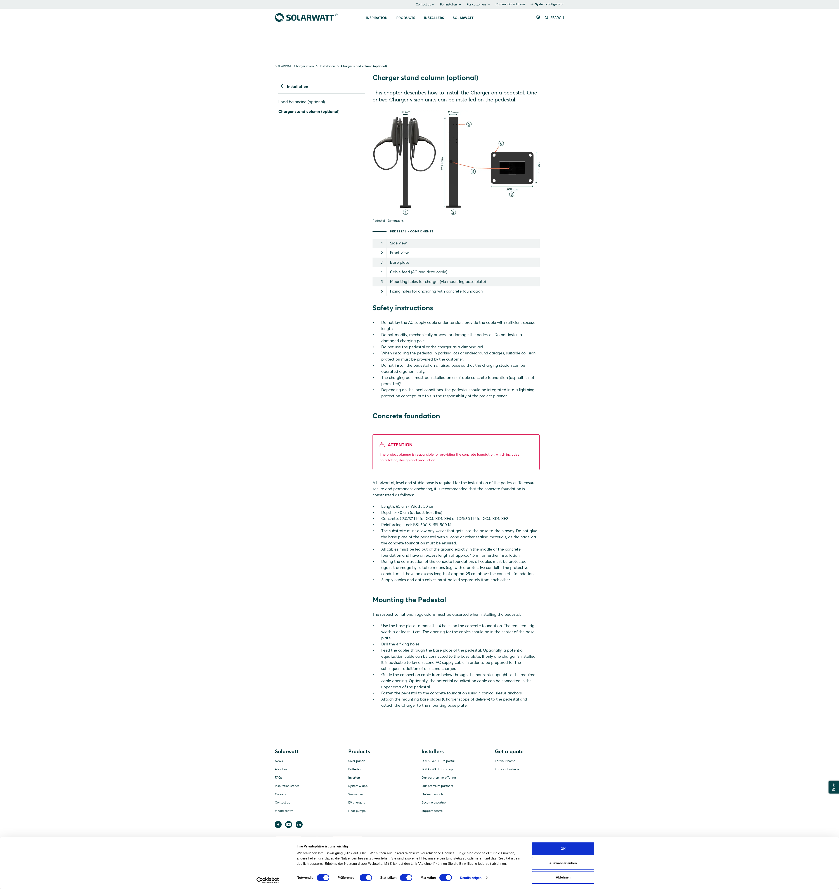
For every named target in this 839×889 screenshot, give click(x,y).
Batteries (354, 769)
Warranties (355, 794)
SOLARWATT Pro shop (437, 769)
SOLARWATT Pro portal (437, 761)
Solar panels (356, 761)
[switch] (366, 877)
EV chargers (356, 802)
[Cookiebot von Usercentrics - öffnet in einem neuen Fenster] (268, 880)
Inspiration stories (287, 786)
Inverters (354, 777)
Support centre (432, 811)
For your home (505, 761)
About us (281, 769)
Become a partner (434, 802)
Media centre (284, 811)
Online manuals (432, 794)
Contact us (282, 802)
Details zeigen (471, 878)
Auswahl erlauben (563, 863)
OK (563, 849)
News (279, 761)
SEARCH (557, 18)
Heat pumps (357, 811)
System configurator (549, 4)
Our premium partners (437, 786)
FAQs (278, 777)
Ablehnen (563, 877)
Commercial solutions (510, 4)
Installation (327, 66)
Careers (280, 794)
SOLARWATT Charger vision (294, 66)
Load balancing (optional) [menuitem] (301, 101)
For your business (507, 769)
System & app (358, 786)
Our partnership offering (438, 777)
